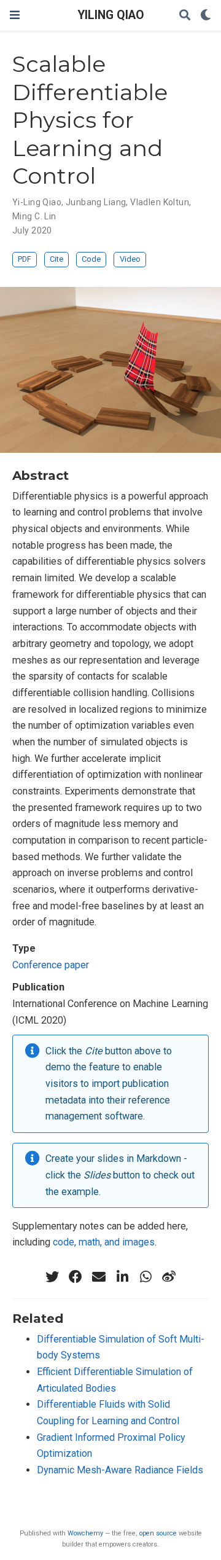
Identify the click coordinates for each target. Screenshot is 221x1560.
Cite (56, 259)
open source (158, 1533)
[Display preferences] (205, 16)
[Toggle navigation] (15, 15)
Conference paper (50, 965)
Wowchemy (85, 1533)
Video (130, 259)
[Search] (184, 16)
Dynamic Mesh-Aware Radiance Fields (120, 1470)
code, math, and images (104, 1242)
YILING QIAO (110, 15)
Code (91, 259)
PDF (24, 259)
